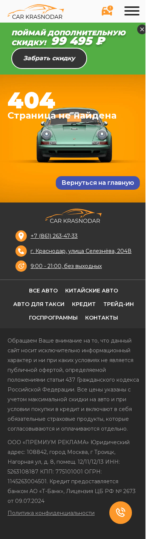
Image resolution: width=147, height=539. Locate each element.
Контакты (101, 318)
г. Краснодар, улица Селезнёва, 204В (81, 251)
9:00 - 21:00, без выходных (66, 266)
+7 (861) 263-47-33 (54, 236)
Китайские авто (91, 291)
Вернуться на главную (97, 182)
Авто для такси (38, 304)
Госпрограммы (53, 318)
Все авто (43, 291)
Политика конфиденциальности (51, 513)
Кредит (84, 304)
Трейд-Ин (118, 304)
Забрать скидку (49, 58)
